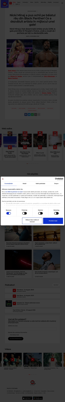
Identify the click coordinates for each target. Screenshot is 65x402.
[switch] (24, 213)
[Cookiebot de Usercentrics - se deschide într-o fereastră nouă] (56, 179)
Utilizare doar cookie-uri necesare (32, 220)
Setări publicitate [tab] (40, 183)
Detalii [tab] (24, 183)
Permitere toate (53, 221)
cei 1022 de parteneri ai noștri (14, 191)
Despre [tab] (56, 183)
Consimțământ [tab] (9, 183)
